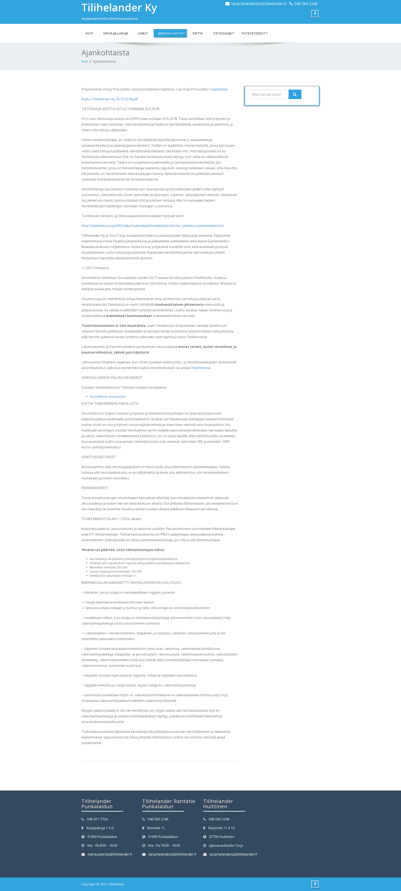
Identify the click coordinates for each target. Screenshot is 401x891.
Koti (89, 33)
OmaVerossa (200, 367)
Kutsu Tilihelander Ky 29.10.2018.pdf (109, 99)
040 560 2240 (305, 3)
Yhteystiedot (253, 33)
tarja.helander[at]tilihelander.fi (259, 3)
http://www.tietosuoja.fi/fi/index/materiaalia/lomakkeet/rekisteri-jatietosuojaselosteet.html (152, 225)
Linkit (143, 33)
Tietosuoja (222, 33)
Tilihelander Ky (119, 7)
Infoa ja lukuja (115, 33)
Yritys (197, 33)
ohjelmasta (218, 89)
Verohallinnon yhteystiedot (108, 396)
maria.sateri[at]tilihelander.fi (110, 854)
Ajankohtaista (170, 33)
